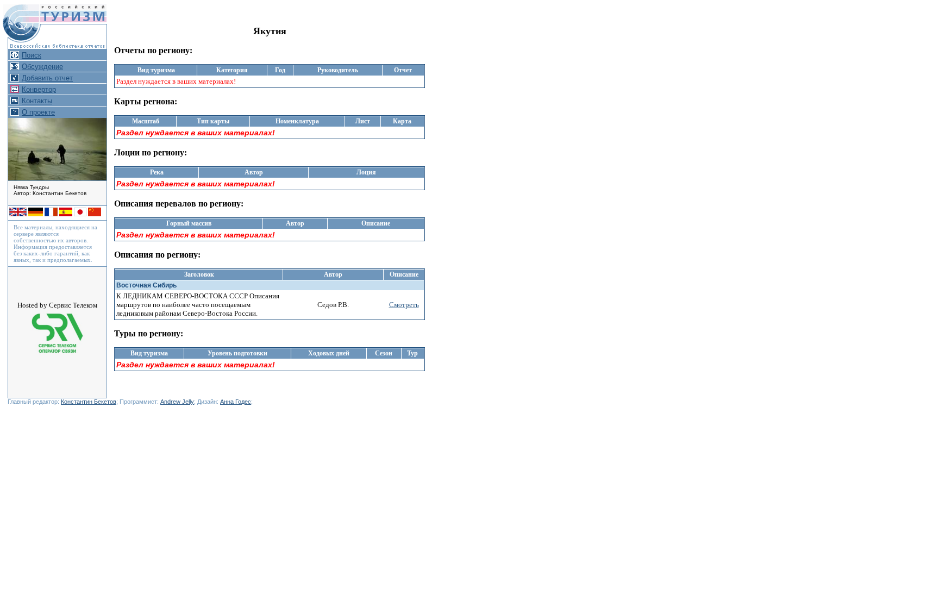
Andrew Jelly (177, 401)
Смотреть (404, 305)
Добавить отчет (47, 78)
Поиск (31, 55)
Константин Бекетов (88, 401)
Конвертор (39, 89)
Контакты (37, 101)
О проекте (38, 112)
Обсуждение (42, 66)
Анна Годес (235, 401)
